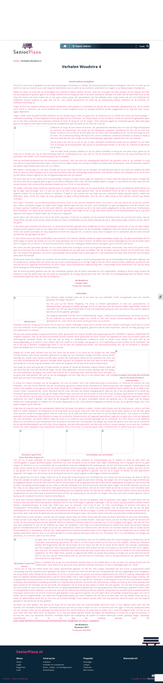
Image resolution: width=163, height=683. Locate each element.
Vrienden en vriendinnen (53, 665)
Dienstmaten (48, 670)
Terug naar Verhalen (81, 286)
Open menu (83, 46)
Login (18, 665)
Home (16, 61)
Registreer (20, 667)
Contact (6, 679)
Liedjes (86, 665)
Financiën (87, 667)
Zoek (18, 670)
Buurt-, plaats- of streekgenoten (57, 667)
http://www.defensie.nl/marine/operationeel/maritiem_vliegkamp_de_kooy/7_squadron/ (56, 621)
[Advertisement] (81, 21)
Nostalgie (87, 662)
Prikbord (46, 662)
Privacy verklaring (19, 679)
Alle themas (88, 670)
